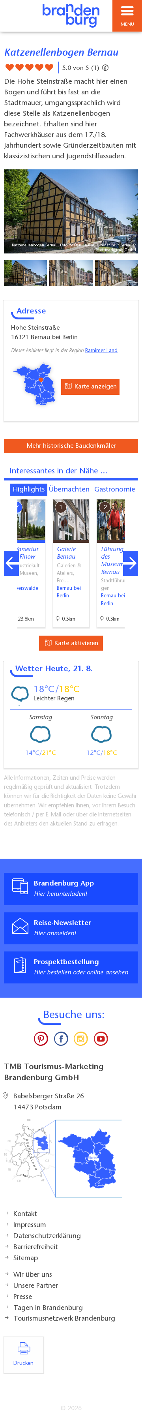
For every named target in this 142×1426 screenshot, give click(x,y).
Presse (22, 1297)
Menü (127, 24)
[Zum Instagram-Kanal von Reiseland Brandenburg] (81, 1041)
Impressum (29, 1225)
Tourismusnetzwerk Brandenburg (64, 1319)
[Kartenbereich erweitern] (130, 494)
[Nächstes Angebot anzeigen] (130, 563)
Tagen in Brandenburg (48, 1308)
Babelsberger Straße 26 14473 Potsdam (48, 1102)
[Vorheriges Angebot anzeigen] (11, 563)
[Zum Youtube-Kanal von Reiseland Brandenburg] (100, 1041)
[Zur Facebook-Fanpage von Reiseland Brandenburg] (61, 1041)
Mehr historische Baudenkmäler (71, 446)
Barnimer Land (101, 351)
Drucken (23, 1363)
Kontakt (25, 1214)
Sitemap (25, 1258)
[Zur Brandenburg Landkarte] (63, 1162)
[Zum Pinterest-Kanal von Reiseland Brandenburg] (41, 1041)
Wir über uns (32, 1275)
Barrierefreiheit (35, 1247)
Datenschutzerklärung (47, 1236)
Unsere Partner (35, 1286)
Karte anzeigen (95, 387)
